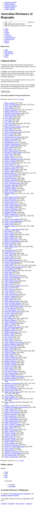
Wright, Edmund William (12, 301)
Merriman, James (10, 193)
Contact (7, 32)
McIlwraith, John (10, 359)
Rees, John (8, 316)
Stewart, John (9, 154)
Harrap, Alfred (9, 243)
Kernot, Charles (9, 233)
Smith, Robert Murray (11, 422)
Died (6, 475)
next (22, 99)
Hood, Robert (9, 251)
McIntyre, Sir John (10, 433)
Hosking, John (9, 140)
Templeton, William (11, 364)
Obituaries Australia (10, 2)
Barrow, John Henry (11, 200)
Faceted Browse (9, 39)
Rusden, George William (12, 219)
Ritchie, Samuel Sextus (12, 332)
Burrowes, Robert (10, 328)
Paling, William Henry (11, 322)
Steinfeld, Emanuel (10, 363)
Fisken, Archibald (10, 375)
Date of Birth (8, 51)
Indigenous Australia (11, 6)
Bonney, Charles (10, 171)
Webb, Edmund (9, 402)
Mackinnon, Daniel (11, 212)
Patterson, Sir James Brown (13, 453)
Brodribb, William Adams (12, 144)
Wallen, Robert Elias (11, 417)
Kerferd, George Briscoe (12, 412)
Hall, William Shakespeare (13, 327)
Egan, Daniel (9, 128)
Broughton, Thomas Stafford (13, 152)
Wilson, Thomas (10, 103)
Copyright (4, 503)
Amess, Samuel (9, 340)
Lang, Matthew (9, 395)
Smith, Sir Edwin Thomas (12, 392)
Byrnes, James (9, 134)
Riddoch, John (9, 349)
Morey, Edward (9, 431)
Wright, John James (11, 253)
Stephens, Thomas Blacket (13, 229)
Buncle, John (9, 279)
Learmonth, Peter (10, 250)
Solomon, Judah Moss (11, 209)
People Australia (9, 4)
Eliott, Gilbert (9, 108)
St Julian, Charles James (12, 216)
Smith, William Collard (12, 399)
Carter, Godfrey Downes (12, 410)
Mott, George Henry (11, 416)
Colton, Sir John (10, 293)
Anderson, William (10, 352)
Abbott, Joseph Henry (11, 388)
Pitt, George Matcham (11, 175)
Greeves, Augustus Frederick (13, 132)
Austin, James (9, 156)
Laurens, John (9, 257)
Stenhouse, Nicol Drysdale (13, 137)
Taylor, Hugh (9, 291)
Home (6, 29)
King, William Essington (12, 260)
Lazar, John (8, 120)
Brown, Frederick (10, 380)
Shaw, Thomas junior (11, 347)
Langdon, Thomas (10, 434)
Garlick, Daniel (9, 210)
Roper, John (8, 284)
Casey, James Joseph (11, 426)
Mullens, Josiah (9, 334)
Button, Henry (9, 368)
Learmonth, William (11, 178)
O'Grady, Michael (10, 308)
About (6, 30)
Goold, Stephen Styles (11, 204)
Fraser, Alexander (10, 123)
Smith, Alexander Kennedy (13, 304)
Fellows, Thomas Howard (13, 277)
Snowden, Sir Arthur (11, 371)
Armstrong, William (11, 378)
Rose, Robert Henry (11, 455)
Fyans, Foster (9, 106)
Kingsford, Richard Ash (12, 262)
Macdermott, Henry (11, 115)
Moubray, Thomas (10, 323)
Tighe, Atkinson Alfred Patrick (14, 342)
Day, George (9, 337)
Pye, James (8, 122)
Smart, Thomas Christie (12, 197)
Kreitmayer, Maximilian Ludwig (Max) (16, 407)
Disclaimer (11, 503)
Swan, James (9, 164)
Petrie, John (8, 272)
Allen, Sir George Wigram (13, 303)
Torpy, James (9, 448)
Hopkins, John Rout (11, 361)
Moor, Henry (9, 149)
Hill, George (8, 125)
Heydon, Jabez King (11, 180)
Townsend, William (11, 270)
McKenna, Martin (10, 440)
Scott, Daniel (9, 118)
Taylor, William (9, 207)
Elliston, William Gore (11, 111)
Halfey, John (9, 325)
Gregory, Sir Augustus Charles (14, 221)
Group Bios (8, 36)
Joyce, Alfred (9, 255)
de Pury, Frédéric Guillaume (13, 424)
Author (7, 55)
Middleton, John (10, 330)
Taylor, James (9, 245)
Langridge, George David (12, 383)
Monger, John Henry (11, 414)
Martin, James (9, 258)
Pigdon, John (9, 436)
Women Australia (10, 7)
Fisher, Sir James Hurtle (12, 104)
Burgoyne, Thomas (11, 346)
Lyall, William (9, 269)
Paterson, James (9, 335)
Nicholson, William (11, 188)
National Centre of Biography (21, 494)
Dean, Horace (9, 176)
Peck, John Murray (10, 387)
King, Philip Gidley (11, 198)
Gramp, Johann (9, 222)
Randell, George (10, 405)
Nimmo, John (9, 224)
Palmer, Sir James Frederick (13, 127)
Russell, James (9, 385)
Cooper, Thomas (10, 443)
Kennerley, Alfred (10, 163)
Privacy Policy (20, 503)
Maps (6, 57)
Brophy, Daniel (9, 441)
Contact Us (29, 503)
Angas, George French (12, 275)
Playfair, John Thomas (11, 445)
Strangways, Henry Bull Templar (15, 446)
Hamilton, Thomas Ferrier (12, 241)
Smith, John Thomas (11, 190)
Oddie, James (9, 299)
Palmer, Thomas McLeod (12, 419)
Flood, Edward (9, 130)
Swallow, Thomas (10, 296)
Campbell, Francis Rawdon (13, 113)
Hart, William (9, 318)
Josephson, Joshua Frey (12, 185)
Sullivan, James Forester (12, 205)
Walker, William (10, 356)
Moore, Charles (9, 234)
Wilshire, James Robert (12, 145)
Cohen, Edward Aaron (11, 281)
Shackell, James (9, 450)
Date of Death (9, 53)
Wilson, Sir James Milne (12, 169)
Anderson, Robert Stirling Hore (14, 267)
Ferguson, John (9, 390)
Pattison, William (10, 397)
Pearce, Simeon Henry (11, 246)
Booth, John (8, 274)
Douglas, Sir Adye (10, 181)
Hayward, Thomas (10, 438)
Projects (7, 34)
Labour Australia (10, 9)
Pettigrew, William (10, 320)
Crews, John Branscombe (12, 183)
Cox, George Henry (11, 310)
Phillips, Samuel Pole (11, 214)
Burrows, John (9, 366)
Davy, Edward (9, 135)
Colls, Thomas (9, 282)
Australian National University (10, 495)
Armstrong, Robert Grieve (13, 452)
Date (6, 477)
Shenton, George (10, 157)
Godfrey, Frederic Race (12, 357)
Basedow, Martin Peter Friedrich (14, 376)
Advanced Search (10, 37)
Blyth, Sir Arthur (10, 289)
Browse (7, 41)
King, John (8, 231)
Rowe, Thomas (9, 369)
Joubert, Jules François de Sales (14, 306)
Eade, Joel (8, 287)
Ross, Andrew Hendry (11, 373)
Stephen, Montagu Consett (13, 344)
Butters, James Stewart (11, 429)
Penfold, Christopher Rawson (14, 159)
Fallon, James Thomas (11, 294)
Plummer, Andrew (10, 168)
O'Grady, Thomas (10, 313)
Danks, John (8, 354)
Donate (7, 42)
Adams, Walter (9, 409)
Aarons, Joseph (9, 263)
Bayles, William (9, 236)
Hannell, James (9, 173)
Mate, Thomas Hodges (12, 151)
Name (6, 50)
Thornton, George (10, 226)
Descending (11, 486)
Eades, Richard (9, 147)
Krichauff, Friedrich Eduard (13, 311)
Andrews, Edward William (13, 166)
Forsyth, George (10, 202)
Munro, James (9, 428)
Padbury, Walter (10, 238)
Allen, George (9, 116)
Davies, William (10, 315)
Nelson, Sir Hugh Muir (12, 457)
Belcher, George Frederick (13, 286)
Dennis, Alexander (10, 161)
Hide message (5, 91)
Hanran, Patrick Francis (12, 421)
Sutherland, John (10, 187)
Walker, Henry (9, 265)
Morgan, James (9, 192)
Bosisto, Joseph (9, 298)
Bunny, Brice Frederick (12, 240)
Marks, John (8, 339)
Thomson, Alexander (11, 110)
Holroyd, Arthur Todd (11, 139)
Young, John (9, 351)
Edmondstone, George (11, 142)
